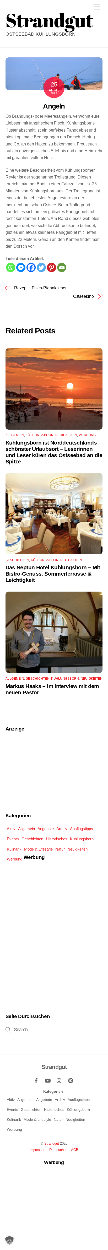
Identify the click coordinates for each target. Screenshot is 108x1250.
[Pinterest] (51, 267)
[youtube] (47, 1080)
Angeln (54, 106)
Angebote (45, 828)
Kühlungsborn (39, 435)
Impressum (37, 1150)
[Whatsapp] (10, 267)
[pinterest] (71, 1080)
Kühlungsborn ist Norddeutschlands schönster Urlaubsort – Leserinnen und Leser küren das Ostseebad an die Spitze (54, 452)
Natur (60, 849)
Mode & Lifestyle (38, 849)
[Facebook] (31, 267)
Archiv (61, 828)
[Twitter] (41, 267)
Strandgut (51, 1143)
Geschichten (17, 560)
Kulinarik (14, 849)
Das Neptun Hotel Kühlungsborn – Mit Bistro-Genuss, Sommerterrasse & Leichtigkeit (53, 573)
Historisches (56, 839)
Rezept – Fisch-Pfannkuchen (41, 288)
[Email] (61, 267)
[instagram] (59, 1080)
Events (13, 839)
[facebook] (36, 1080)
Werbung (87, 435)
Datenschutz (58, 1150)
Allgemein (15, 435)
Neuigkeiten (66, 435)
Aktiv (11, 828)
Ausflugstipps (81, 828)
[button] (9, 1240)
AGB (74, 1150)
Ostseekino (83, 296)
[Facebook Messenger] (20, 267)
